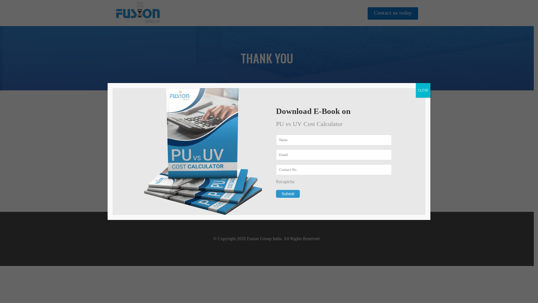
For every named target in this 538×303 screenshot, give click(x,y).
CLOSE (423, 90)
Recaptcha (285, 181)
